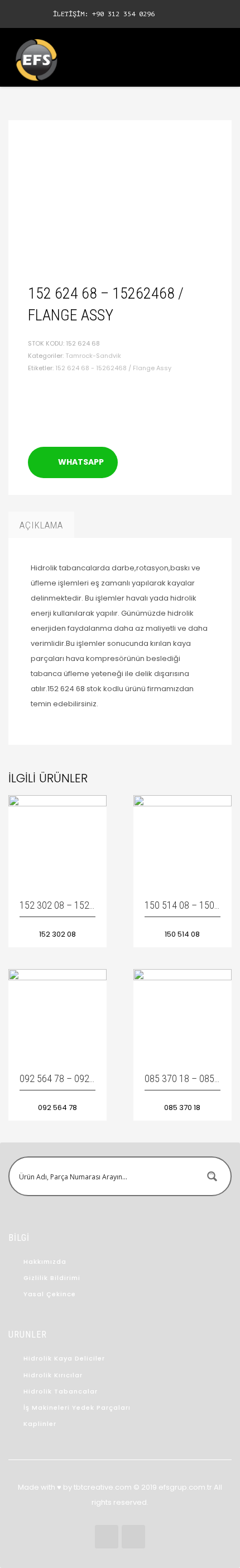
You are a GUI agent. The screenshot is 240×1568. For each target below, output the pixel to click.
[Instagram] (33, 14)
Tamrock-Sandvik (93, 355)
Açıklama (41, 525)
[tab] (41, 525)
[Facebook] (16, 14)
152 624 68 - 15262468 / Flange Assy (113, 367)
